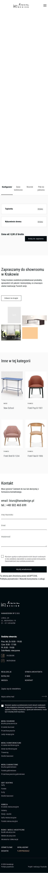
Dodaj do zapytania (36, 239)
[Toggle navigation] (45, 5)
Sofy (3, 785)
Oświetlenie (7, 847)
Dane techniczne (18, 188)
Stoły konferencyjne (9, 749)
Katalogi (5, 676)
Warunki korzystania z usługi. (32, 579)
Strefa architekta (33, 672)
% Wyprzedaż (23, 851)
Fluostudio (43, 867)
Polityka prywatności (9, 579)
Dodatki (4, 851)
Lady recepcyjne (7, 734)
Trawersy (5, 752)
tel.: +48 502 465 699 (13, 505)
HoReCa (4, 805)
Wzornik (30, 187)
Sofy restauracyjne (8, 818)
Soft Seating (7, 783)
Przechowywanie (8, 731)
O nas (27, 676)
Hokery (4, 810)
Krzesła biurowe (7, 727)
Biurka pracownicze (9, 723)
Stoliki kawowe (7, 756)
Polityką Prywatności (19, 710)
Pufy (3, 792)
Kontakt (29, 680)
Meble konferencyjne (11, 743)
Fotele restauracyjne (9, 821)
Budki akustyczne (8, 832)
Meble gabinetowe (9, 765)
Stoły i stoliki (6, 814)
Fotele (3, 789)
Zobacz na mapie (11, 298)
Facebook (10, 656)
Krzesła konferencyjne (10, 745)
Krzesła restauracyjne (10, 807)
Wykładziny (22, 847)
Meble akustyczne (8, 836)
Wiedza (4, 680)
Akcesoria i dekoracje (9, 839)
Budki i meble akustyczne (13, 830)
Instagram (10, 661)
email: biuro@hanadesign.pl (17, 500)
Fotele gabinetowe (8, 771)
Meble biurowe (8, 721)
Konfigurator (7, 187)
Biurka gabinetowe (8, 767)
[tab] (7, 188)
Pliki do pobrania (41, 188)
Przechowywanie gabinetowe (13, 774)
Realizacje (6, 672)
